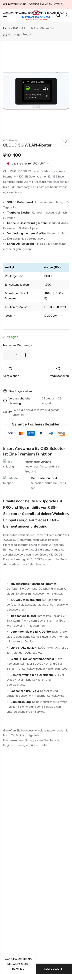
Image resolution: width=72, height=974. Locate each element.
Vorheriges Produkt (20, 34)
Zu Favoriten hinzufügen (65, 142)
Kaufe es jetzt (54, 968)
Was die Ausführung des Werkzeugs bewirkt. (18, 964)
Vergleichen (11, 376)
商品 (15, 28)
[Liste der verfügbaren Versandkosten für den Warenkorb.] (58, 15)
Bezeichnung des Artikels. (5, 15)
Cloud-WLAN (10, 140)
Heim (6, 28)
